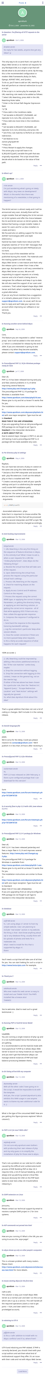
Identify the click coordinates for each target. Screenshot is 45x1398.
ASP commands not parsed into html (18, 1225)
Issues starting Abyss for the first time (18, 1281)
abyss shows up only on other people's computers (23, 1250)
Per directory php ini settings (15, 453)
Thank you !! (8, 976)
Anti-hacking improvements (14, 534)
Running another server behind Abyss (18, 324)
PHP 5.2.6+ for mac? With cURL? (16, 1130)
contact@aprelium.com (22, 743)
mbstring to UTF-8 (11, 1320)
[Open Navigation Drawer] (2, 3)
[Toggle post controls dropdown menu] (41, 165)
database (7, 909)
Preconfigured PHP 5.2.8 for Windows (18, 756)
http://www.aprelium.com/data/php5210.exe (21, 397)
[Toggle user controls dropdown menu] (43, 3)
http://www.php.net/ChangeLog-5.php (18, 388)
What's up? (8, 173)
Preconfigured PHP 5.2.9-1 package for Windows (22, 833)
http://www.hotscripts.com (14, 965)
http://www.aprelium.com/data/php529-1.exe (21, 865)
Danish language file (12, 726)
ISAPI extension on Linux (13, 1194)
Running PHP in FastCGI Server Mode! (18, 1023)
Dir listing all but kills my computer (17, 1071)
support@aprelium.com (12, 301)
